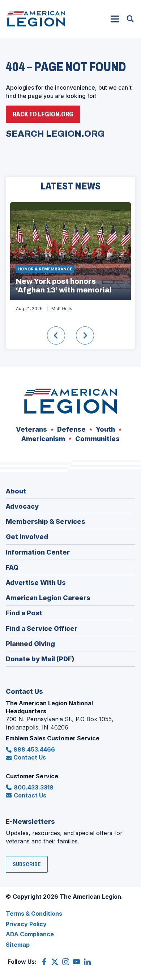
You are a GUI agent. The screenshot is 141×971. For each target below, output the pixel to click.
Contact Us (29, 757)
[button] (115, 19)
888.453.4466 (34, 749)
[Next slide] (85, 335)
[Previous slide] (56, 335)
